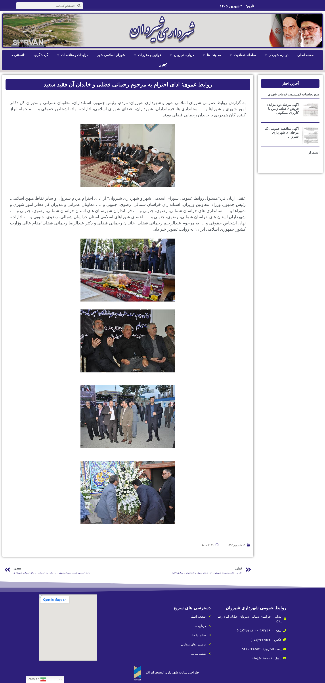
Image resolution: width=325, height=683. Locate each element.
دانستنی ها (17, 55)
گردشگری (41, 55)
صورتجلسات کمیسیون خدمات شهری (293, 94)
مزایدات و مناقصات (74, 55)
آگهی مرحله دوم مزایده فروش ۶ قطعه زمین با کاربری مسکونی (283, 108)
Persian (33, 679)
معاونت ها (214, 55)
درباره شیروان (184, 55)
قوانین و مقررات (149, 55)
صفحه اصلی (306, 55)
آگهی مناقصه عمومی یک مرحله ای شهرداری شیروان (282, 132)
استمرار (313, 152)
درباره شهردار (279, 55)
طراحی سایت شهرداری (181, 672)
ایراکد (150, 672)
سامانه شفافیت (245, 55)
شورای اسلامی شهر (111, 55)
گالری (163, 65)
